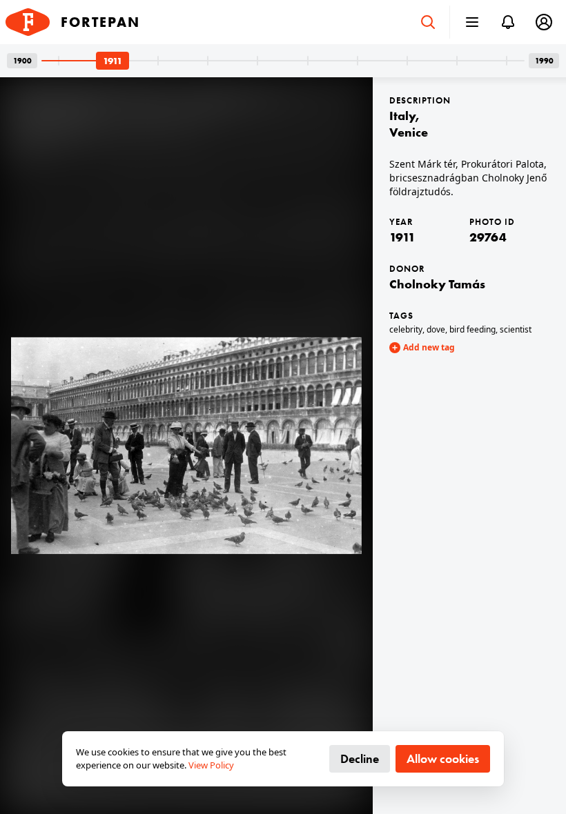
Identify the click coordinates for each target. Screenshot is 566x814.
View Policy (211, 765)
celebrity (405, 329)
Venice (408, 132)
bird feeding (472, 329)
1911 (402, 237)
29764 (488, 237)
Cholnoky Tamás (437, 284)
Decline (359, 758)
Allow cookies (443, 758)
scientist (515, 329)
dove (436, 329)
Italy (402, 115)
